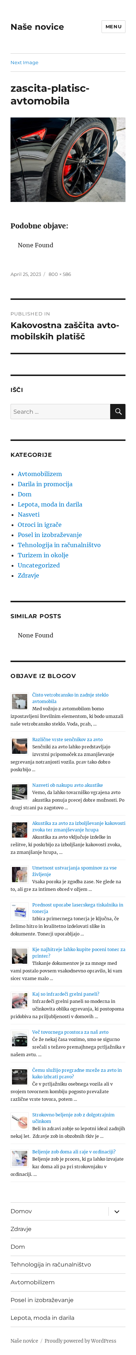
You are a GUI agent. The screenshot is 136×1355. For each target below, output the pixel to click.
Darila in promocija (45, 484)
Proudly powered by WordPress (80, 1341)
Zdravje (28, 575)
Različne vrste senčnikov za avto (67, 739)
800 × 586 (60, 274)
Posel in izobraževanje (50, 534)
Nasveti (29, 514)
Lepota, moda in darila (50, 504)
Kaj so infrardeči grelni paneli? (65, 994)
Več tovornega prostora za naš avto (70, 1032)
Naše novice (37, 27)
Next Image (24, 62)
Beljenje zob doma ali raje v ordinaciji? (74, 1151)
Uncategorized (39, 565)
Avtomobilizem (40, 474)
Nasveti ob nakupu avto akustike (67, 785)
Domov (21, 1211)
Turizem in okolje (43, 555)
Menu (113, 26)
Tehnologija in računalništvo (59, 545)
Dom (25, 494)
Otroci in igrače (40, 524)
